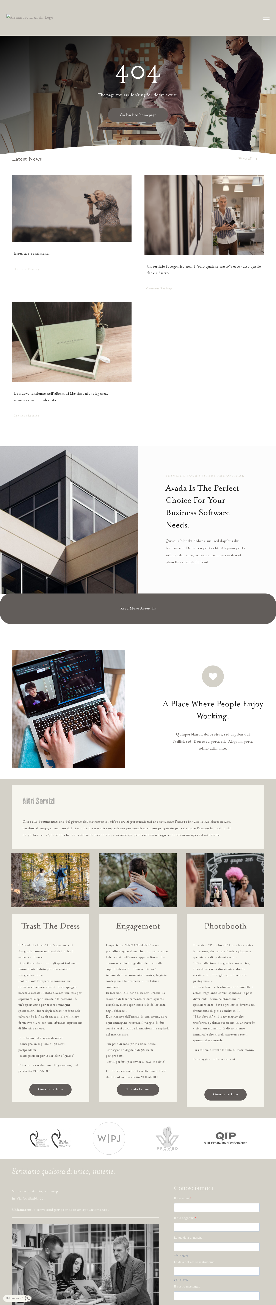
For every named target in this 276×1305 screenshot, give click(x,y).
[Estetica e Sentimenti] (72, 208)
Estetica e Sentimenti (31, 254)
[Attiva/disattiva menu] (266, 18)
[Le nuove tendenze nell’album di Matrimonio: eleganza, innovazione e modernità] (72, 342)
